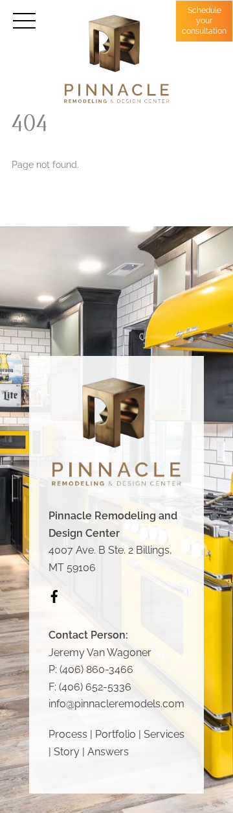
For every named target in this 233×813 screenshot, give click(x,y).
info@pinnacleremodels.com (116, 704)
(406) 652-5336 (95, 687)
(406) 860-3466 (96, 669)
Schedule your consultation (204, 21)
